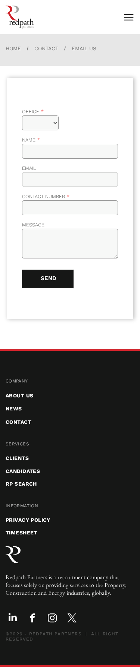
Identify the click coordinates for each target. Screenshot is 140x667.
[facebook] (32, 619)
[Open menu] (128, 17)
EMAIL (29, 168)
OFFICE (30, 111)
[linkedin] (13, 619)
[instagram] (52, 619)
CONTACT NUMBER (43, 196)
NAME (28, 140)
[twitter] (72, 619)
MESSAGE (33, 225)
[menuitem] (70, 381)
